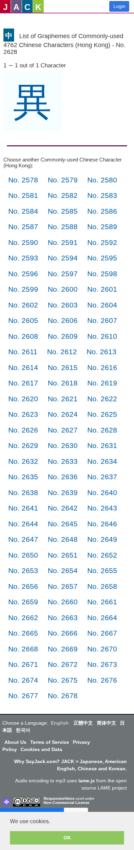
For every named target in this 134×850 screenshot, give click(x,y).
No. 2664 (102, 618)
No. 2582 (63, 195)
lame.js (86, 780)
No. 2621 (63, 399)
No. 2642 (63, 508)
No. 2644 (23, 524)
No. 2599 (23, 289)
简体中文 (106, 723)
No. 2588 (63, 227)
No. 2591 (63, 242)
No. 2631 (102, 445)
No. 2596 (23, 274)
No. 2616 (102, 367)
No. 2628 (102, 430)
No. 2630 (63, 445)
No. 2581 (23, 195)
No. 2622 (102, 399)
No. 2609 (63, 336)
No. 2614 (23, 367)
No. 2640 (102, 492)
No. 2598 (102, 274)
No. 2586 (102, 211)
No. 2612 (62, 352)
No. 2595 (102, 258)
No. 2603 (63, 305)
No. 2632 (23, 461)
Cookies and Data (41, 749)
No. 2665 (23, 633)
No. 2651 (63, 555)
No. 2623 (23, 414)
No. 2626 (23, 430)
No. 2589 (102, 227)
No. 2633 (63, 461)
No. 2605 (23, 320)
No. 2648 (63, 539)
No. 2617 (23, 383)
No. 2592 (102, 242)
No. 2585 (63, 211)
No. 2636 (63, 477)
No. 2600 (63, 289)
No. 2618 (63, 383)
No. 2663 (63, 618)
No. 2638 (23, 492)
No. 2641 (23, 508)
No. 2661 (102, 602)
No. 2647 (23, 539)
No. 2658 (102, 586)
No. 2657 (63, 586)
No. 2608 (23, 336)
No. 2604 (102, 305)
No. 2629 (23, 445)
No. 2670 (102, 649)
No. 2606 (63, 320)
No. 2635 (23, 477)
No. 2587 (23, 227)
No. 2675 (63, 680)
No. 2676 (102, 680)
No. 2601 (102, 289)
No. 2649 (102, 539)
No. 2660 (63, 602)
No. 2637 (102, 477)
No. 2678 (63, 696)
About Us (15, 742)
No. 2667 (102, 633)
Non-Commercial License (66, 803)
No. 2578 (23, 180)
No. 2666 (63, 633)
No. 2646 (102, 524)
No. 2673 (102, 664)
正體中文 (83, 723)
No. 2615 (63, 367)
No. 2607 (102, 320)
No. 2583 (102, 195)
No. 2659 (23, 602)
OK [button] (67, 837)
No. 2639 (63, 492)
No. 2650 (23, 555)
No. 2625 (102, 414)
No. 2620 (23, 399)
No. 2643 (102, 508)
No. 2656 (23, 586)
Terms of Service (49, 742)
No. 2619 (102, 383)
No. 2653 (23, 570)
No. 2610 (102, 336)
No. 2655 (102, 570)
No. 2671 (23, 664)
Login (119, 6)
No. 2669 (63, 649)
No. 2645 (63, 524)
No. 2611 (22, 352)
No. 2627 (63, 430)
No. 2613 (101, 352)
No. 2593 (23, 258)
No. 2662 (23, 618)
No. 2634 (102, 461)
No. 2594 (63, 258)
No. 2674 (23, 680)
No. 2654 (63, 570)
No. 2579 (63, 180)
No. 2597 (63, 274)
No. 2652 (102, 555)
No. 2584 (23, 211)
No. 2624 (63, 414)
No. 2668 (23, 649)
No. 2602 (23, 305)
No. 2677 (23, 696)
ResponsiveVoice (59, 798)
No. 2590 (23, 242)
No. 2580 (102, 180)
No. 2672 (63, 664)
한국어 (23, 730)
